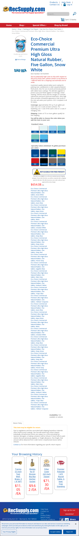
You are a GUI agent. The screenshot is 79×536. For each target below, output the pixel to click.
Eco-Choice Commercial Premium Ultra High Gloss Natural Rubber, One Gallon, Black (39, 216)
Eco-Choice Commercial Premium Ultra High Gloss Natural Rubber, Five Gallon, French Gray (39, 364)
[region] (39, 528)
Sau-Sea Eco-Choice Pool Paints (50, 29)
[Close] (75, 524)
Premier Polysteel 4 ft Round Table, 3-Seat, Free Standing (61, 478)
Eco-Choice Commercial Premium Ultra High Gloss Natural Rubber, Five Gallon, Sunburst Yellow (39, 389)
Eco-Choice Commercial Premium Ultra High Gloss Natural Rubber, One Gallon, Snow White (39, 192)
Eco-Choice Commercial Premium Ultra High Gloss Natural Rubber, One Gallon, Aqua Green (39, 208)
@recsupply (73, 520)
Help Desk (66, 2)
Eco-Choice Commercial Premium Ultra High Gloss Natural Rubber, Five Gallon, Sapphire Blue (39, 373)
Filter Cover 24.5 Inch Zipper (47, 473)
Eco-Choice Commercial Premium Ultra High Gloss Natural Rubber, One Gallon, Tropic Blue (39, 290)
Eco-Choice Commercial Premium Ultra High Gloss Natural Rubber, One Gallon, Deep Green (39, 241)
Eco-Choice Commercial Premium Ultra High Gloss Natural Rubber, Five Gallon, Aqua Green (39, 315)
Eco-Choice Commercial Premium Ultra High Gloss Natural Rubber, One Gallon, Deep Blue (39, 233)
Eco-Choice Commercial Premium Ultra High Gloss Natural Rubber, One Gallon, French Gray (39, 257)
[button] (68, 20)
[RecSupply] (23, 10)
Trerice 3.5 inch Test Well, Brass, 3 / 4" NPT (18, 475)
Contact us (17, 445)
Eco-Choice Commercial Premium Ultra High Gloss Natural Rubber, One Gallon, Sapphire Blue (39, 266)
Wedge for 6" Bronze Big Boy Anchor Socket (32, 475)
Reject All (69, 532)
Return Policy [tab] (17, 423)
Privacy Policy (45, 515)
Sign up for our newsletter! (69, 512)
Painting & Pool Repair (30, 29)
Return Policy (45, 517)
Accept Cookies (55, 532)
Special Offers (39, 25)
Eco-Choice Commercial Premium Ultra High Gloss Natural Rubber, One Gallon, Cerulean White (39, 225)
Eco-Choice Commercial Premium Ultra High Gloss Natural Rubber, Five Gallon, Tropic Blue (39, 397)
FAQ (42, 513)
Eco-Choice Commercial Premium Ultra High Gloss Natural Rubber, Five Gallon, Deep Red (39, 356)
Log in (69, 4)
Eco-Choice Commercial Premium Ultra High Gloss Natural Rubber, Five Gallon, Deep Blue (39, 340)
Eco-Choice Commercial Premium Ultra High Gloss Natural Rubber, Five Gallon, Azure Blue (39, 307)
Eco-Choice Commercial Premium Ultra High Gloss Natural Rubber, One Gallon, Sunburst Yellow (39, 282)
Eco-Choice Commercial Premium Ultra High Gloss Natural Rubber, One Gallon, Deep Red (39, 249)
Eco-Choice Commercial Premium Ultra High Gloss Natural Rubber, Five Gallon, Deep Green (39, 348)
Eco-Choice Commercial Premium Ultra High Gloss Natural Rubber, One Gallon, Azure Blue (39, 200)
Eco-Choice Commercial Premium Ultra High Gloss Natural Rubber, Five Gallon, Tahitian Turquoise (39, 406)
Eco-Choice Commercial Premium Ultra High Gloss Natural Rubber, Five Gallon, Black (39, 323)
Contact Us (55, 4)
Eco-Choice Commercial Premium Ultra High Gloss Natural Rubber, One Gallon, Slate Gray (39, 274)
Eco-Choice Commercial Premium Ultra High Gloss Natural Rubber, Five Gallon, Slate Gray (39, 381)
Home (9, 25)
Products (54, 2)
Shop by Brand (61, 25)
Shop (21, 25)
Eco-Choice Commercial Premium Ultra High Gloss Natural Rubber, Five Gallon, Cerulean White (39, 332)
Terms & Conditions (48, 519)
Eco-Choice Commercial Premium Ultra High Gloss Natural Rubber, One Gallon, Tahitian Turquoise (39, 299)
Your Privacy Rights (9, 532)
